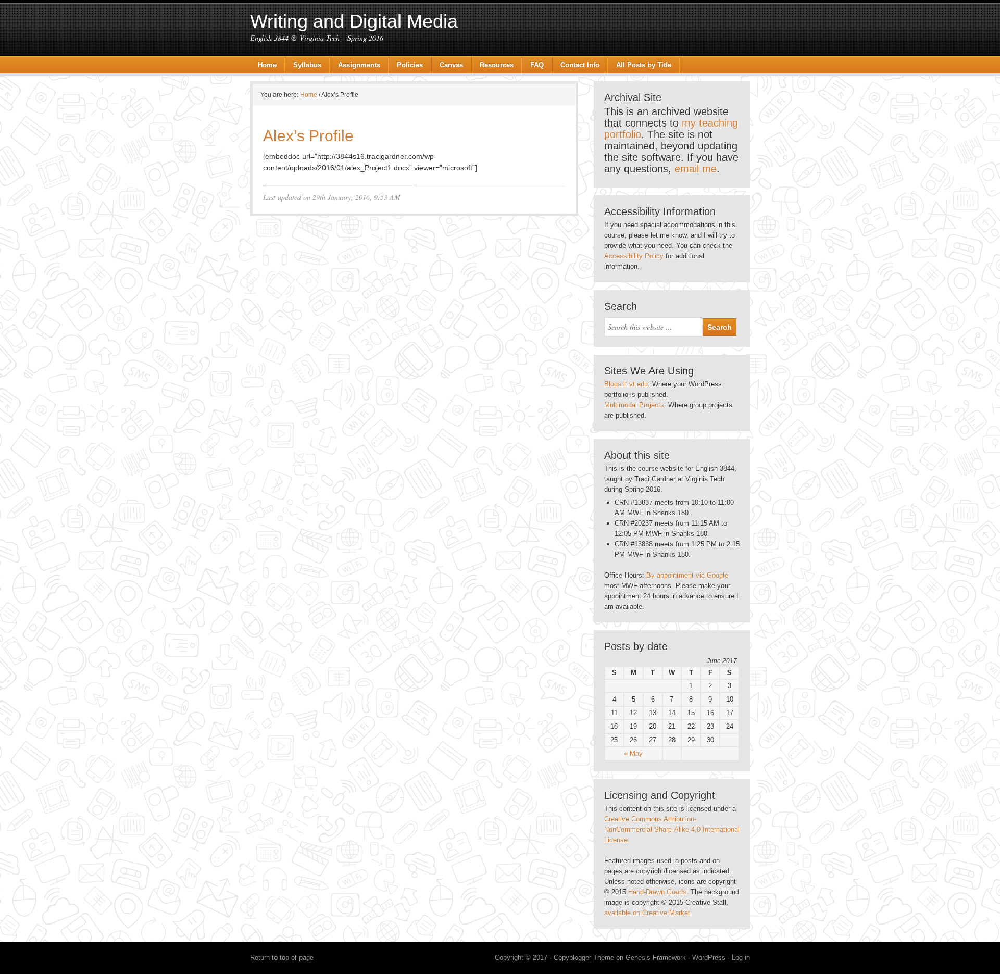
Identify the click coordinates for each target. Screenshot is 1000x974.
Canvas (451, 65)
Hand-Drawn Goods (657, 892)
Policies (410, 65)
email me (695, 168)
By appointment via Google (687, 575)
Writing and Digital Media (354, 21)
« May (633, 753)
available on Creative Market (647, 913)
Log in (741, 957)
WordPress (709, 957)
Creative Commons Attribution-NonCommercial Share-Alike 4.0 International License (672, 829)
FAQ (537, 65)
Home (267, 65)
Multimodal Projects (634, 405)
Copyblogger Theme (584, 957)
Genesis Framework (656, 957)
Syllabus (307, 65)
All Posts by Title (643, 65)
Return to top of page (282, 957)
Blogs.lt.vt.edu (626, 384)
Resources (497, 65)
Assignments (359, 65)
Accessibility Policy (634, 256)
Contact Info (579, 65)
